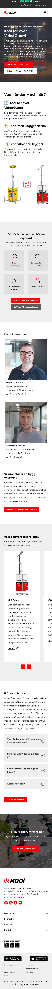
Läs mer (11, 649)
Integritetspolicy (10, 966)
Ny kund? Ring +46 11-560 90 (25, 300)
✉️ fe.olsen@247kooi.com (17, 453)
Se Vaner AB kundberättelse (26, 307)
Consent (7, 976)
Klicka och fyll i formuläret (25, 849)
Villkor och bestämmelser (32, 967)
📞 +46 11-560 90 (13, 457)
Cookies (29, 972)
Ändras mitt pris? (16, 784)
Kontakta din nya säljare (17, 64)
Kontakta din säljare (15, 800)
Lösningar (9, 913)
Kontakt (8, 930)
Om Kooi (8, 925)
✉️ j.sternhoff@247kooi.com (19, 390)
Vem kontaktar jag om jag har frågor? (22, 770)
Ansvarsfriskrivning (11, 972)
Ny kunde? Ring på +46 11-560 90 (20, 71)
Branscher (9, 919)
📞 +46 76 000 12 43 (15, 394)
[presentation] (23, 666)
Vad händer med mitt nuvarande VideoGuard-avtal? (24, 740)
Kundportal (39, 5)
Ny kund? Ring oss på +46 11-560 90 (22, 509)
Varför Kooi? (26, 5)
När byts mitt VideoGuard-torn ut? (23, 755)
